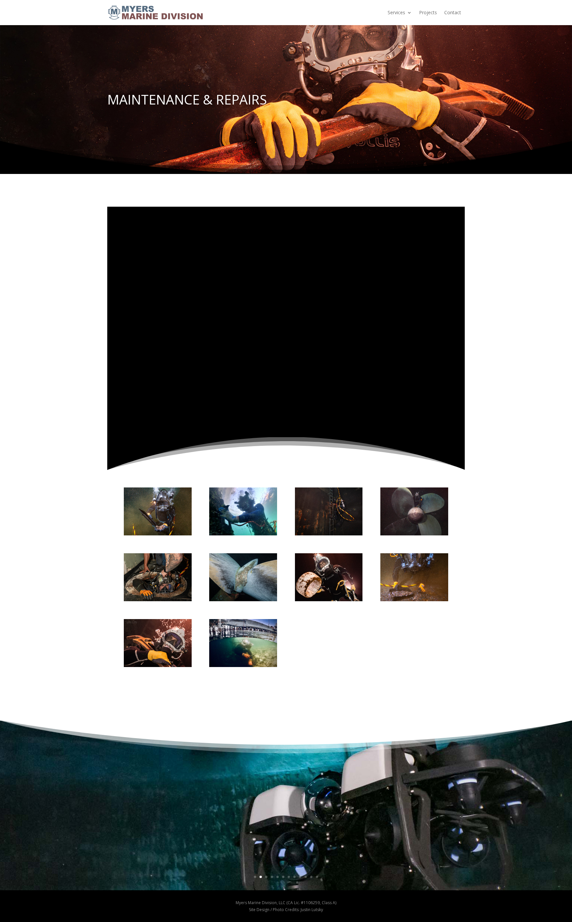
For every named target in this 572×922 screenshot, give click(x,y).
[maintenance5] (414, 533)
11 (311, 877)
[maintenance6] (414, 599)
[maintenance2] (158, 533)
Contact (452, 12)
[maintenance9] (158, 665)
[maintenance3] (243, 665)
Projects (428, 12)
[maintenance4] (243, 599)
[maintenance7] (158, 599)
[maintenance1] (243, 533)
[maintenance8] (329, 533)
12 (317, 877)
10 (306, 877)
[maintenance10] (329, 599)
